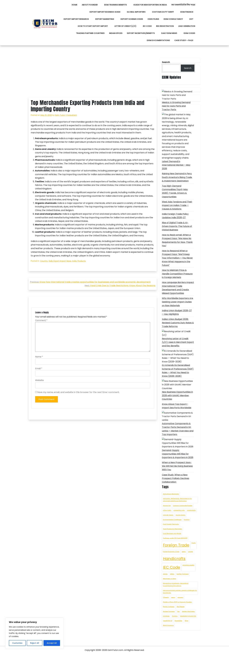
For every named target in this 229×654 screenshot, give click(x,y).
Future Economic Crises (171, 552)
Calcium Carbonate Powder (182, 506)
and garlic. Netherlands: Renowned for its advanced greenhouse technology (177, 500)
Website (39, 380)
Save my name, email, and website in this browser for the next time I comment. (78, 392)
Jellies (172, 574)
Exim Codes (189, 33)
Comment (41, 320)
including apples (188, 565)
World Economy (168, 625)
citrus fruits (167, 510)
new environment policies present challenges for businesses (180, 591)
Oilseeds (166, 597)
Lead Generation (186, 26)
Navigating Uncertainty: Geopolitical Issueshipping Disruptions (175, 584)
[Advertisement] (93, 77)
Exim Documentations (158, 40)
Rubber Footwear (169, 611)
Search (187, 68)
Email (38, 368)
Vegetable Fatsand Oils (188, 616)
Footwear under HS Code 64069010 (175, 538)
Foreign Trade (176, 545)
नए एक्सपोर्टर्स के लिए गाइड (183, 4)
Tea (178, 611)
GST (191, 19)
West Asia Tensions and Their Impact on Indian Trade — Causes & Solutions (177, 205)
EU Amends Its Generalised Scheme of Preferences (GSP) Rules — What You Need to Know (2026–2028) (177, 371)
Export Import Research (76, 19)
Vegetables (178, 621)
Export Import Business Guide (105, 12)
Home (74, 4)
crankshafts (191, 510)
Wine (186, 621)
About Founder (90, 4)
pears (173, 597)
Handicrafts (174, 558)
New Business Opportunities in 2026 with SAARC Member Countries (177, 395)
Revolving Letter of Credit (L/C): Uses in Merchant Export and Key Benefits (178, 342)
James (165, 574)
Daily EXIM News (169, 33)
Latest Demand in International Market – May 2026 (176, 165)
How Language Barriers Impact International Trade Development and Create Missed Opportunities (178, 288)
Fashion (187, 520)
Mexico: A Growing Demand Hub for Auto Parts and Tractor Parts (176, 106)
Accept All (52, 643)
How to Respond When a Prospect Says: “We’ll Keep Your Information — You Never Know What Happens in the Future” (177, 258)
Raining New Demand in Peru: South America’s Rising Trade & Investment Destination (177, 177)
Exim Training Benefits (115, 4)
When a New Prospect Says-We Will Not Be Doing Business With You (177, 466)
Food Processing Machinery (172, 529)
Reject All (34, 643)
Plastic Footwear (168, 607)
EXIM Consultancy (173, 19)
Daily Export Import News (60, 261)
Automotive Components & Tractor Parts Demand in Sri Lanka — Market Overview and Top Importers (177, 429)
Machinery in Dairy (169, 579)
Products (82, 261)
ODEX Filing (153, 19)
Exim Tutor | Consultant (66, 115)
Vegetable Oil (167, 621)
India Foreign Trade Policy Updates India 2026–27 (175, 215)
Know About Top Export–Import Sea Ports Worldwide (176, 406)
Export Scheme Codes (132, 19)
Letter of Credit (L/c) (125, 26)
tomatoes (166, 616)
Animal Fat (167, 506)
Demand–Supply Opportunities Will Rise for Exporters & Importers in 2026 (177, 454)
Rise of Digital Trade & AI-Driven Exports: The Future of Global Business (177, 226)
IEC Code (147, 26)
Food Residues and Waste (172, 534)
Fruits (194, 543)
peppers (180, 597)
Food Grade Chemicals (171, 524)
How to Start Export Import (93, 26)
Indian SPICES (115, 33)
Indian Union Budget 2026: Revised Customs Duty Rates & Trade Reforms (178, 323)
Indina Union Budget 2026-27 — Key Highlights (177, 312)
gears (184, 552)
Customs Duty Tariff (163, 12)
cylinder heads (168, 515)
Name (39, 356)
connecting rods (179, 510)
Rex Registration (165, 26)
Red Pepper (181, 607)
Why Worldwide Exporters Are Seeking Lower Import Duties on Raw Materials (177, 302)
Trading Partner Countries (90, 33)
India (74, 261)
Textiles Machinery (188, 611)
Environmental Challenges (172, 520)
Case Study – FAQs (183, 40)
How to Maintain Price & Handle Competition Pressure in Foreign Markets (177, 274)
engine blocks (180, 515)
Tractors (175, 616)
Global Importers (136, 12)
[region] (34, 633)
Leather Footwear (183, 574)
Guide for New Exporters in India (150, 4)
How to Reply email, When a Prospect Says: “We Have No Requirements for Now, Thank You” (177, 240)
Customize (17, 643)
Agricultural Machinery (171, 494)
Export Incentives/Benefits (141, 33)
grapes (190, 552)
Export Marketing (104, 19)
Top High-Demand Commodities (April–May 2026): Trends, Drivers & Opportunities (175, 191)
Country (44, 261)
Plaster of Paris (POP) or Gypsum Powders (177, 602)
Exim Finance (186, 12)
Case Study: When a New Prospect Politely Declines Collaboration (175, 478)
